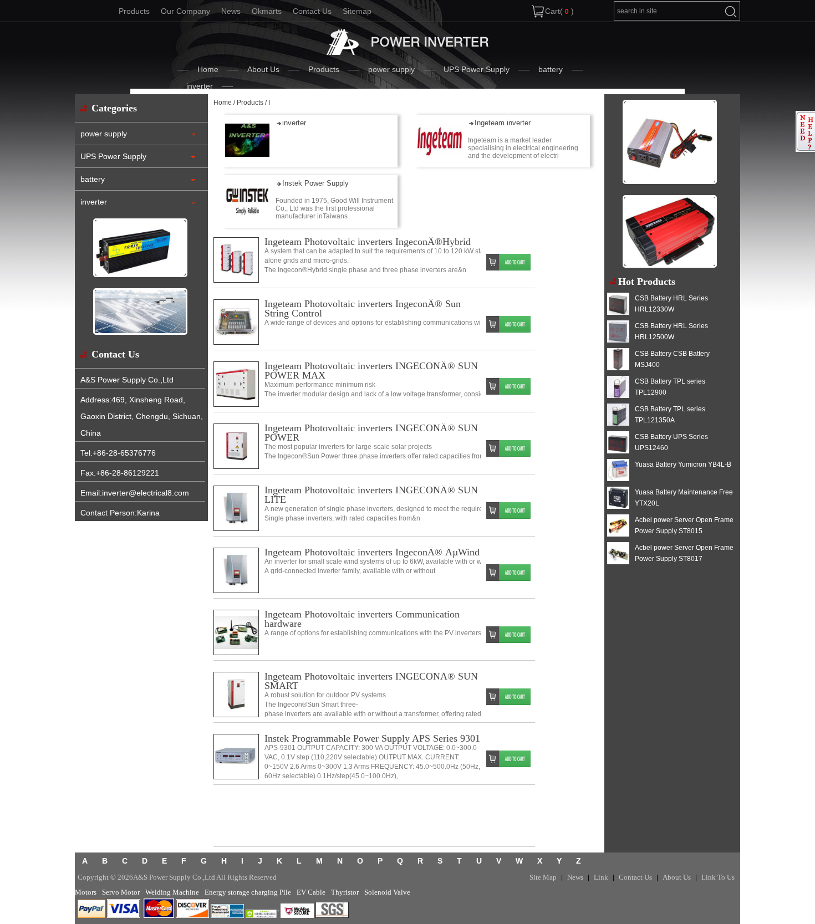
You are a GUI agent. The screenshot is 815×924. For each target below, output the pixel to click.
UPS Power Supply (477, 69)
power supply (391, 69)
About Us (263, 69)
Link (601, 877)
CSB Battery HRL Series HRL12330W (671, 303)
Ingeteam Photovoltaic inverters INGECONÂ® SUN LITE (371, 494)
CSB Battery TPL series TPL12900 (670, 386)
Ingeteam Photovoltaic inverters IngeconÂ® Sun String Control (362, 308)
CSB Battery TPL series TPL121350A (670, 414)
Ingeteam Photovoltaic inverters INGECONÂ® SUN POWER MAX (371, 370)
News (231, 11)
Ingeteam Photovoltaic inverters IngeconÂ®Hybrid (367, 241)
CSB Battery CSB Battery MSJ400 (672, 359)
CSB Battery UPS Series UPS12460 (671, 442)
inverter (199, 85)
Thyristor (345, 892)
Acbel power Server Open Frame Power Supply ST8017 (684, 553)
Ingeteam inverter (503, 123)
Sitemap (357, 11)
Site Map (543, 877)
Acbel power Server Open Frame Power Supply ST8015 (684, 525)
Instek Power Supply (315, 183)
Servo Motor (121, 892)
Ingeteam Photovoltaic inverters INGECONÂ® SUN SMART (371, 681)
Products (134, 11)
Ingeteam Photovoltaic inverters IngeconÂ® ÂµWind (372, 552)
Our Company (185, 11)
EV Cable (311, 892)
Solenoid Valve (387, 892)
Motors (85, 892)
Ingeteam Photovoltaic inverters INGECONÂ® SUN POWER (371, 432)
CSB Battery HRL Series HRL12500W (671, 331)
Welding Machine (172, 892)
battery (550, 69)
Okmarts (267, 11)
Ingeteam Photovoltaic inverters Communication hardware (362, 619)
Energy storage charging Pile (248, 892)
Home (207, 69)
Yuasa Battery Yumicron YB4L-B (683, 464)
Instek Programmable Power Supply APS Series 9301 (372, 738)
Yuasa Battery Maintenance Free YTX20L (684, 497)
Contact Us (312, 11)
